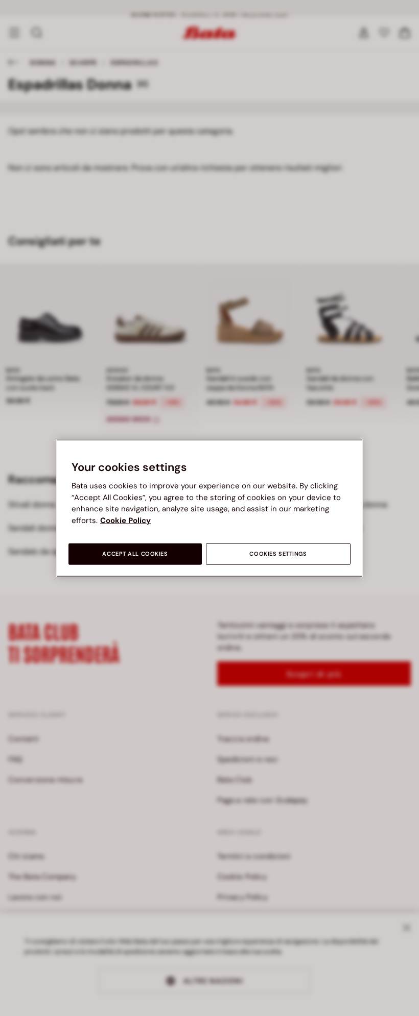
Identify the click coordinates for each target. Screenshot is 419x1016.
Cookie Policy (125, 520)
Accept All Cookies (135, 554)
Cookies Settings (278, 554)
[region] (209, 508)
